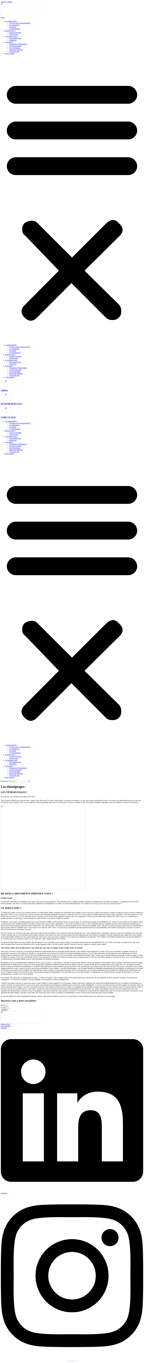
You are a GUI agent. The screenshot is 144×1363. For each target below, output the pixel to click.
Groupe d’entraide (15, 33)
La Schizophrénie (11, 21)
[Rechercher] (29, 781)
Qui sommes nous (15, 38)
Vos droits (12, 27)
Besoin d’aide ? (10, 31)
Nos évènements (14, 48)
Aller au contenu (6, 2)
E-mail (3, 1007)
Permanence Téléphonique (18, 44)
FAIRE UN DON (8, 417)
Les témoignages (14, 29)
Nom (3, 1005)
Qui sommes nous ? (11, 36)
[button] (72, 199)
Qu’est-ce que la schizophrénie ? (20, 23)
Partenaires (13, 40)
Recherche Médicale (16, 50)
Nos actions (9, 42)
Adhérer (4, 390)
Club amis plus (14, 52)
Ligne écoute (13, 34)
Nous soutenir (9, 53)
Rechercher (5, 781)
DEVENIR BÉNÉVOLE (11, 404)
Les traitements (14, 25)
